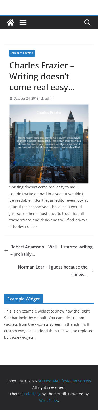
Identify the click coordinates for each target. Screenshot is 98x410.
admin (49, 98)
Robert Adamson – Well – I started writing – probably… (51, 250)
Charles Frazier (22, 53)
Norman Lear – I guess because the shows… (53, 270)
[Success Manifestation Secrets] (10, 22)
